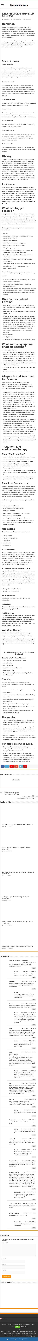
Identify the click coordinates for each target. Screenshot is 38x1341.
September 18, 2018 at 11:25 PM (28, 1149)
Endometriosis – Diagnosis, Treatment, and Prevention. (11, 793)
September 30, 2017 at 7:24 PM (28, 1028)
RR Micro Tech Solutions (14, 1324)
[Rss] (19, 1329)
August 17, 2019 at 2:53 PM (29, 1203)
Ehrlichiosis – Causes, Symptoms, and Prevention (17, 946)
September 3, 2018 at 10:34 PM (28, 1129)
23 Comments (27, 19)
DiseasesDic (6, 19)
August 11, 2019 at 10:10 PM (29, 1172)
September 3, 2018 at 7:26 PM (29, 1119)
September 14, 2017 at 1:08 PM (28, 1003)
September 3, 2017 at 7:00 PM (29, 981)
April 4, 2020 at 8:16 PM (30, 1221)
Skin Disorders (17, 19)
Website (4, 1270)
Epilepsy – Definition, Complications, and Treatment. (25, 797)
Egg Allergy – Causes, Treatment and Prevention (17, 824)
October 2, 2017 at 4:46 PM (29, 1040)
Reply (33, 968)
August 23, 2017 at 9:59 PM (29, 971)
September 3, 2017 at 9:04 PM (29, 992)
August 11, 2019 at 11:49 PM (29, 1192)
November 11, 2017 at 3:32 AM (29, 1070)
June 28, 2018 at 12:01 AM (30, 1110)
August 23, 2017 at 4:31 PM (29, 962)
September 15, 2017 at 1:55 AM (28, 1012)
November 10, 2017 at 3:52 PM (29, 1052)
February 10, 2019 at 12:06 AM (29, 1160)
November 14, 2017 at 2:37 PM (29, 1083)
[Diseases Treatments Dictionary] (19, 4)
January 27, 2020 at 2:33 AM (29, 1213)
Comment (5, 1242)
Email (4, 1264)
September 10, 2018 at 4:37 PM (28, 1138)
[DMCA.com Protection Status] (21, 1326)
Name (4, 1259)
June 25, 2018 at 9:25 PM (30, 1099)
